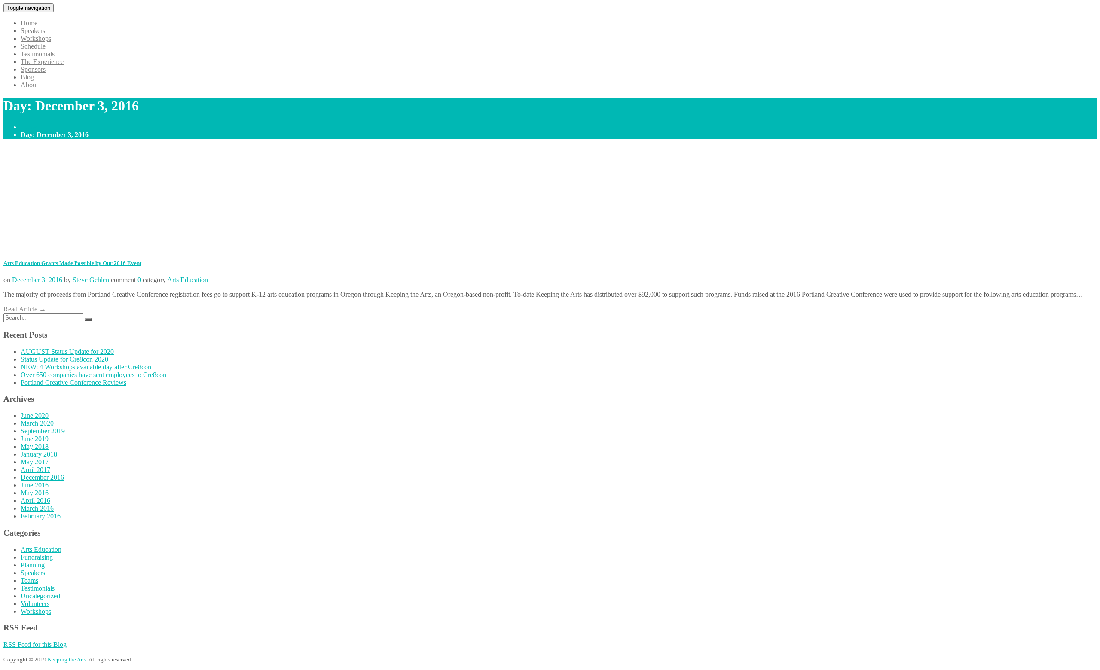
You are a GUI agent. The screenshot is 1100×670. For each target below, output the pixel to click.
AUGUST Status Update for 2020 (67, 351)
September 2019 (43, 431)
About (29, 84)
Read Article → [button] (24, 309)
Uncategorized (40, 596)
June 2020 (35, 415)
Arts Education (187, 279)
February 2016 (41, 516)
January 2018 (39, 454)
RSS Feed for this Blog (35, 644)
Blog (27, 77)
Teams (29, 580)
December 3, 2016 (37, 279)
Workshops (36, 38)
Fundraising (37, 557)
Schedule (33, 46)
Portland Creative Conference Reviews (73, 382)
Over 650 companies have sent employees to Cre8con (93, 374)
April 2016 (35, 500)
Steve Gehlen (91, 279)
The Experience (42, 61)
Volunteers (35, 603)
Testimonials (38, 54)
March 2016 (37, 508)
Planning (33, 565)
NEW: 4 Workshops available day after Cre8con (86, 367)
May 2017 (35, 462)
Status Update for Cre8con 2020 (64, 359)
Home (29, 23)
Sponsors (33, 69)
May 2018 (35, 446)
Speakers (33, 30)
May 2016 (35, 492)
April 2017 (35, 469)
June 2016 (35, 485)
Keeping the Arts (67, 659)
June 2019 (35, 438)
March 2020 (37, 423)
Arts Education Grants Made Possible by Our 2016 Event (72, 263)
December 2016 (42, 477)
